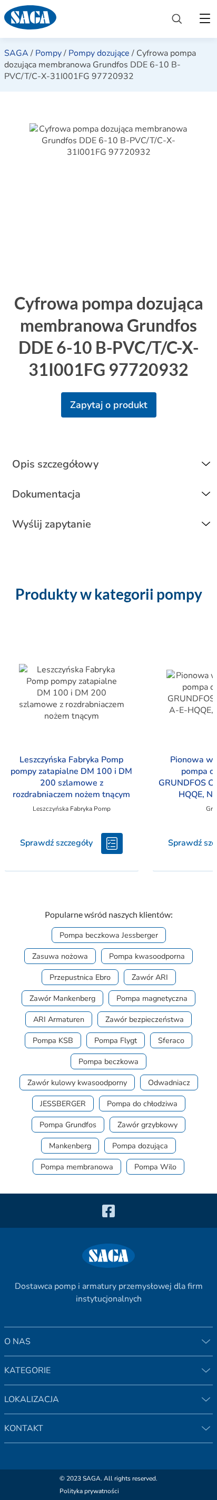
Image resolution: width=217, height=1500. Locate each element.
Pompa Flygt (115, 1040)
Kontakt (23, 1428)
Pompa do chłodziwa (142, 1103)
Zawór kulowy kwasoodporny (77, 1082)
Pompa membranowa (77, 1166)
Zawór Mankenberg (62, 998)
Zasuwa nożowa (60, 956)
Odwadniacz (169, 1082)
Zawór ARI (150, 977)
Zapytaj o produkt (108, 405)
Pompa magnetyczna (152, 998)
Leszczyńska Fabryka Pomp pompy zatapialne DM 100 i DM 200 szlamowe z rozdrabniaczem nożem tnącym (71, 777)
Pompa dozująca (140, 1145)
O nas (17, 1341)
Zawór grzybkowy (147, 1124)
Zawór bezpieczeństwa (144, 1019)
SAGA (16, 53)
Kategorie (27, 1370)
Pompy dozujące (99, 53)
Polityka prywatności (89, 1491)
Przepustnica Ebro (80, 977)
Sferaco (171, 1040)
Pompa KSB (53, 1040)
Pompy (48, 53)
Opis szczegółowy (55, 464)
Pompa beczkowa (108, 1061)
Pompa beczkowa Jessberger (109, 935)
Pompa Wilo (155, 1166)
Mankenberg (70, 1145)
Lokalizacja (31, 1399)
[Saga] (79, 19)
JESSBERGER (63, 1103)
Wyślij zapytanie (51, 524)
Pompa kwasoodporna (147, 956)
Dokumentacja (46, 494)
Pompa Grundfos (68, 1124)
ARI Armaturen (58, 1019)
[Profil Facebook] (108, 1210)
